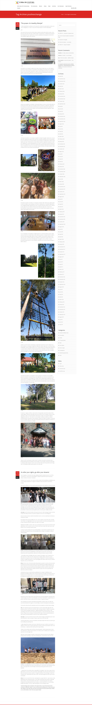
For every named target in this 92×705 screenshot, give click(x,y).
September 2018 (62, 224)
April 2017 (61, 266)
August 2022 (61, 123)
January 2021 (61, 166)
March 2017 (61, 269)
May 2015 (61, 324)
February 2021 (61, 164)
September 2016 (62, 284)
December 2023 (62, 96)
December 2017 (62, 246)
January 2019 (61, 214)
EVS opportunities (62, 340)
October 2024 (61, 83)
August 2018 (61, 226)
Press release (61, 345)
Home (62, 14)
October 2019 (61, 191)
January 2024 (61, 93)
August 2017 (61, 256)
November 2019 (62, 189)
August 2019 (61, 196)
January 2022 (61, 141)
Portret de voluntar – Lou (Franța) (65, 42)
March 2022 (61, 136)
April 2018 (61, 236)
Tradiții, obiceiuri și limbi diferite (68, 52)
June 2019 (61, 201)
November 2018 (62, 219)
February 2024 (61, 91)
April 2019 (61, 206)
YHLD (60, 355)
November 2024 (62, 81)
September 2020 (62, 176)
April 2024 (61, 86)
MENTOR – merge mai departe (64, 44)
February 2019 (61, 211)
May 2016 (61, 294)
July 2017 (61, 259)
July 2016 (61, 289)
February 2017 (61, 271)
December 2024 (62, 78)
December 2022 (62, 116)
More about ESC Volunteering (23, 6)
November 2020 (62, 171)
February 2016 (61, 301)
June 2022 (61, 128)
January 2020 (61, 184)
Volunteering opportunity (63, 352)
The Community (34, 6)
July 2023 (61, 106)
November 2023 (62, 98)
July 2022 (61, 126)
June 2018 (61, 231)
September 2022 (62, 121)
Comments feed (62, 368)
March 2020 (61, 181)
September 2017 (62, 254)
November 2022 (62, 118)
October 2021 (61, 149)
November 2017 (62, 249)
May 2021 (61, 159)
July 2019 (61, 199)
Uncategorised (61, 350)
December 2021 (62, 143)
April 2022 (61, 133)
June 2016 (61, 291)
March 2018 (61, 239)
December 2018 (62, 216)
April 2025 (61, 76)
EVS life (60, 337)
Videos (45, 6)
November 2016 (62, 279)
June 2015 (61, 322)
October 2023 (61, 101)
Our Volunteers (61, 6)
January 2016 (61, 304)
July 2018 (61, 229)
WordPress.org (62, 371)
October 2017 (61, 251)
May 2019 (61, 204)
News (49, 6)
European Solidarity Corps (63, 332)
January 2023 (61, 113)
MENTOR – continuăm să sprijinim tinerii (66, 33)
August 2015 (61, 317)
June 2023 (61, 108)
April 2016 (61, 296)
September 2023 (62, 103)
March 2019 (61, 209)
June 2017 (61, 261)
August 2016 (61, 286)
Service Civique (62, 347)
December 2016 (62, 276)
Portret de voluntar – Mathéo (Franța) (66, 57)
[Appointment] (25, 3)
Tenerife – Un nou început (67, 55)
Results (18, 8)
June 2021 (61, 156)
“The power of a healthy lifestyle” (32, 23)
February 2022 (61, 138)
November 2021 (62, 146)
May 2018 (61, 234)
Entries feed (61, 366)
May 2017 (61, 264)
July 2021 (61, 154)
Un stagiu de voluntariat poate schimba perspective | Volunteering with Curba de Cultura (66, 65)
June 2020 (61, 179)
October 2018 (61, 221)
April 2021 (61, 161)
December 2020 (62, 169)
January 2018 (61, 244)
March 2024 (61, 88)
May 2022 (61, 131)
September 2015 (62, 314)
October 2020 (61, 174)
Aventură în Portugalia (63, 39)
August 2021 (61, 151)
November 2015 (62, 309)
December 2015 (62, 306)
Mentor (40, 6)
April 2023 (61, 111)
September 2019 (62, 194)
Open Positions (68, 6)
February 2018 (61, 241)
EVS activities (61, 335)
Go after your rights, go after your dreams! (35, 472)
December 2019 (62, 186)
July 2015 (61, 319)
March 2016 (61, 299)
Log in (60, 363)
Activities (54, 6)
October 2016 (61, 281)
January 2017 (61, 274)
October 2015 (61, 312)
